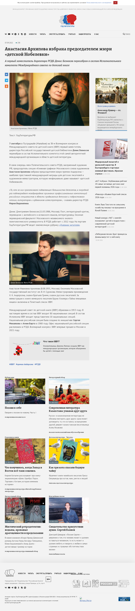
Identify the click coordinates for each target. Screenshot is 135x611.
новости (32, 34)
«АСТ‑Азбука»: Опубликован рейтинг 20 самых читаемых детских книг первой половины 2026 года (111, 184)
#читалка (52, 483)
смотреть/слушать (57, 34)
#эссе (23, 417)
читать (43, 34)
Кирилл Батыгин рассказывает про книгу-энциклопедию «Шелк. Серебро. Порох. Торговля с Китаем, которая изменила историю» (23, 480)
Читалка (69, 437)
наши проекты (85, 34)
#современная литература (15, 489)
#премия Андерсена (24, 364)
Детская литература (57, 437)
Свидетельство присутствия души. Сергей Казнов (66, 528)
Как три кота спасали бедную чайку (67, 469)
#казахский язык (64, 432)
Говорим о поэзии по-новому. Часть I (20, 412)
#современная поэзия (13, 417)
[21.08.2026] (25, 379)
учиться (71, 34)
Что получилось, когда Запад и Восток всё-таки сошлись (23, 469)
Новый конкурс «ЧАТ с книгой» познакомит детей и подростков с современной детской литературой (110, 222)
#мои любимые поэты (57, 554)
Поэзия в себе (13, 407)
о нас (96, 34)
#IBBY (12, 364)
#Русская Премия (77, 432)
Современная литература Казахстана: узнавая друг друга (68, 409)
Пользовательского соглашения (98, 3)
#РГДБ (37, 364)
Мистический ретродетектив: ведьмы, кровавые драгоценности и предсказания (24, 530)
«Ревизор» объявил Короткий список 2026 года (111, 196)
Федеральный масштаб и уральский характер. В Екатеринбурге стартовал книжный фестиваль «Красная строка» (109, 168)
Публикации (9, 377)
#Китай (28, 489)
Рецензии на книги (12, 437)
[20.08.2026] (69, 439)
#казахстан (53, 432)
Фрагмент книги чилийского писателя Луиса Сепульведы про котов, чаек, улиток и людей (68, 477)
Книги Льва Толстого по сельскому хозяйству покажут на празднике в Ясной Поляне (110, 207)
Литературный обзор (57, 377)
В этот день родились (106, 106)
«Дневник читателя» (69, 225)
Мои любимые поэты (56, 496)
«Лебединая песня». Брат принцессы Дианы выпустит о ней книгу (111, 237)
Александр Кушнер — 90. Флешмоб (109, 111)
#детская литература (64, 483)
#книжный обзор (31, 551)
